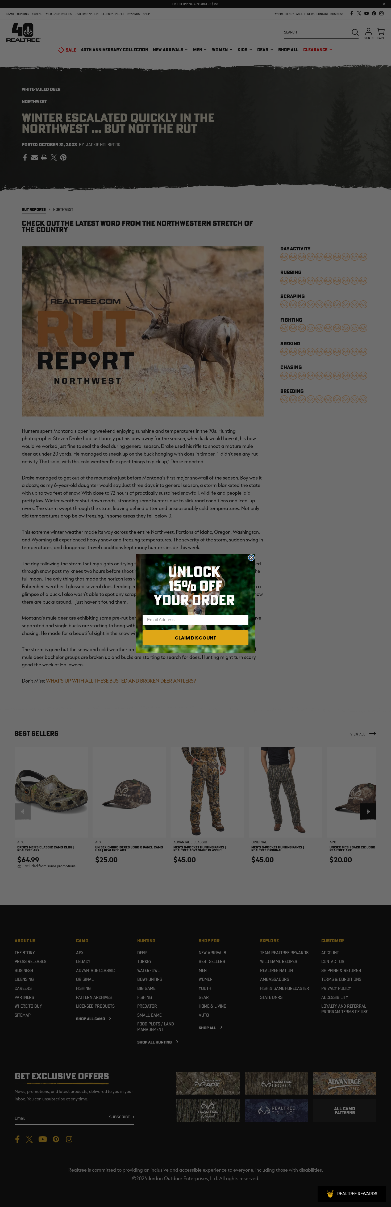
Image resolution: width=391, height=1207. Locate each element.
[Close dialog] (251, 557)
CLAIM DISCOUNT (196, 637)
